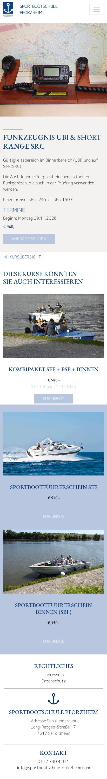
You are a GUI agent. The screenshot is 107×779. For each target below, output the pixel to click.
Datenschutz (54, 681)
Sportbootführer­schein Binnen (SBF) (53, 608)
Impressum (53, 674)
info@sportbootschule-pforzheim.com (53, 767)
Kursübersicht (25, 257)
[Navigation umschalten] (96, 9)
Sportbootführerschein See (53, 487)
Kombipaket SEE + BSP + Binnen (53, 369)
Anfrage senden (29, 239)
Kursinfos (53, 398)
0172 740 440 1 (53, 761)
